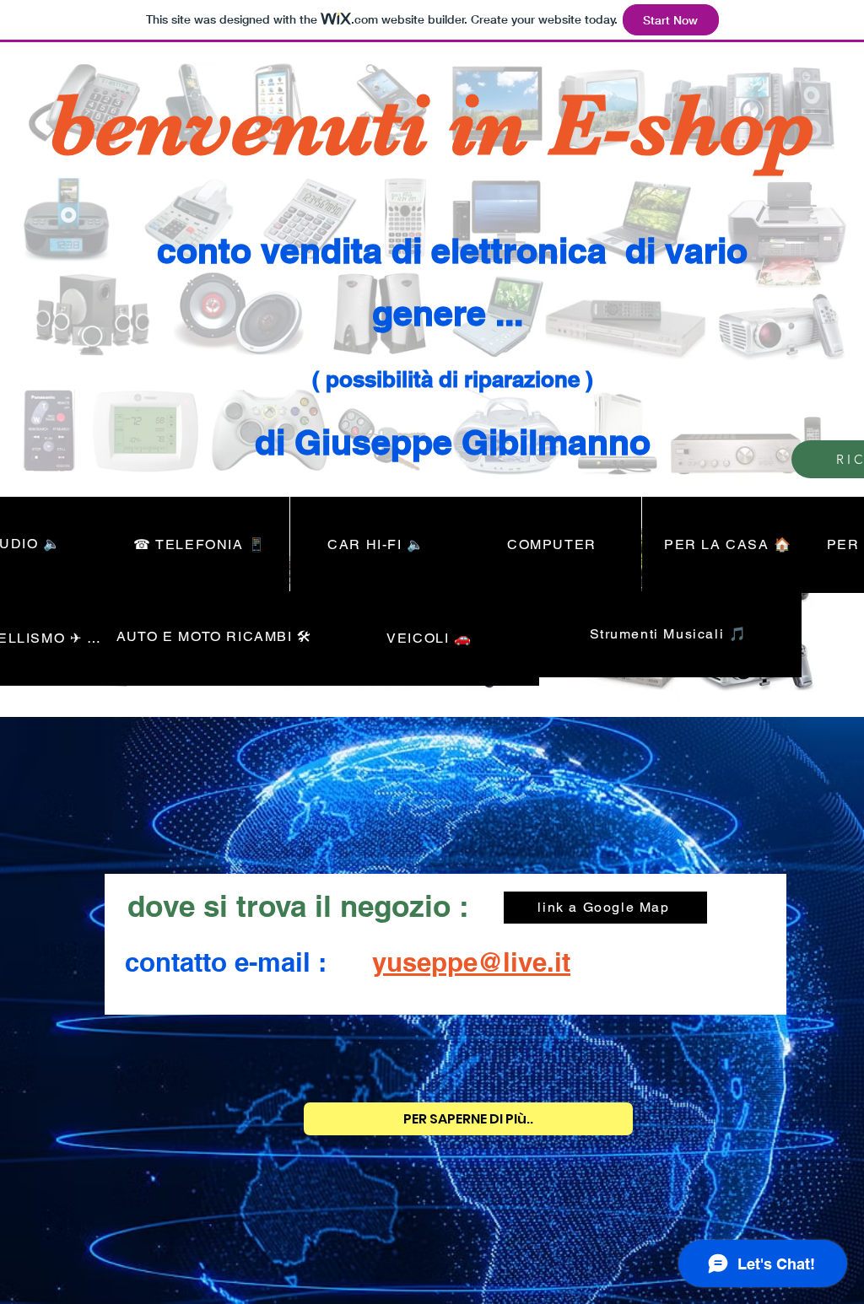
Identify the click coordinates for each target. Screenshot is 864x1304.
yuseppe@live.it (471, 962)
